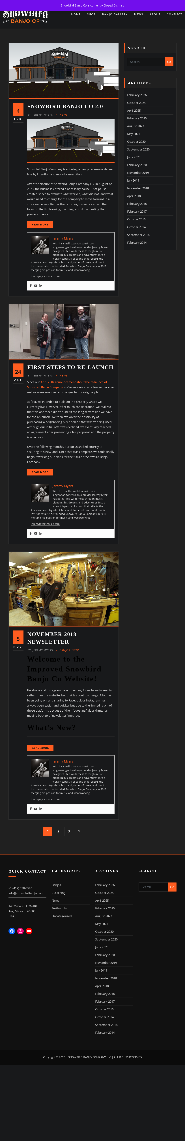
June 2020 (133, 157)
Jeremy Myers (40, 114)
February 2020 (137, 165)
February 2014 (137, 243)
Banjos (65, 650)
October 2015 (136, 219)
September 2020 (138, 149)
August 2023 (135, 126)
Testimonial (59, 908)
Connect (174, 14)
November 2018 (138, 188)
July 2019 (133, 180)
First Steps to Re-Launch (70, 367)
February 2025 (137, 118)
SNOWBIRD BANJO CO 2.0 (65, 106)
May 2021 (133, 134)
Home (76, 14)
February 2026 (137, 95)
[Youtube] (35, 286)
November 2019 (138, 173)
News (138, 14)
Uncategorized (62, 916)
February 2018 (137, 204)
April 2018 (134, 196)
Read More (40, 224)
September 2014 (138, 235)
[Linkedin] (40, 286)
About (154, 14)
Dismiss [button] (118, 5)
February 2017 (137, 212)
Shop (91, 14)
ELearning (58, 893)
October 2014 (136, 227)
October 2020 (136, 142)
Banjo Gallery (115, 14)
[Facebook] (30, 286)
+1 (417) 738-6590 (20, 888)
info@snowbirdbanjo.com (26, 893)
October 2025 (136, 103)
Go (169, 62)
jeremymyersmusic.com (45, 276)
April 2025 (134, 111)
